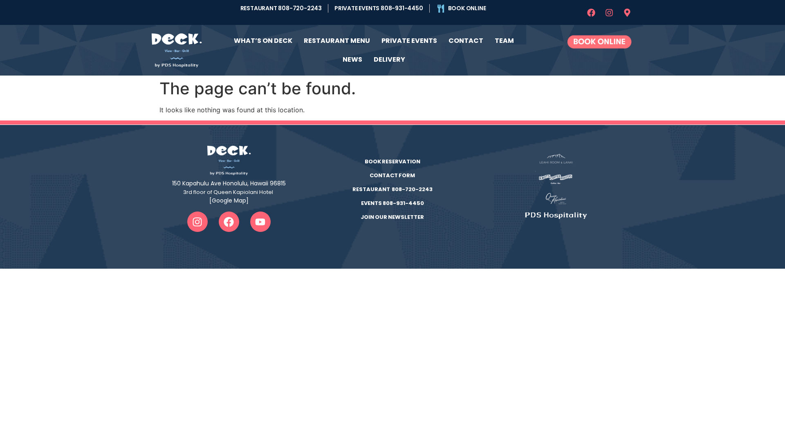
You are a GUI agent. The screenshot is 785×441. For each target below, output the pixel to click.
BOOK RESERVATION (392, 161)
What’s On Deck (263, 40)
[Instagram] (609, 12)
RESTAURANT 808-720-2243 (392, 189)
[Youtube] (260, 222)
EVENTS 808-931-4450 (392, 203)
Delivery (389, 59)
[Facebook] (591, 12)
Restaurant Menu (337, 40)
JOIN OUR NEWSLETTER (392, 217)
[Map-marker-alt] (627, 12)
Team (504, 40)
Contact (466, 40)
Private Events (409, 40)
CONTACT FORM (392, 175)
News (352, 59)
